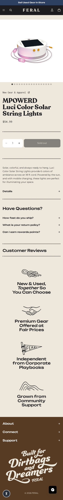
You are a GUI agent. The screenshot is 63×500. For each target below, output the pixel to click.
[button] (6, 493)
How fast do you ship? (18, 217)
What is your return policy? (21, 225)
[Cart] (59, 10)
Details (7, 191)
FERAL (35, 493)
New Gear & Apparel (15, 92)
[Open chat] (53, 490)
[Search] (10, 10)
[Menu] (3, 10)
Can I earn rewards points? (21, 232)
